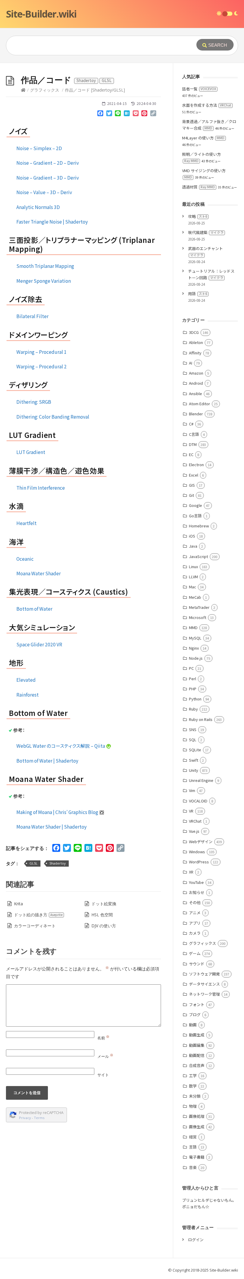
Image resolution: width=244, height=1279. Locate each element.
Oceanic (25, 558)
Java (193, 546)
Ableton (196, 342)
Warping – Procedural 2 (41, 366)
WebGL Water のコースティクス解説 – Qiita (61, 745)
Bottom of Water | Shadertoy (47, 760)
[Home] (23, 90)
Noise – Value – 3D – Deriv (44, 192)
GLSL (33, 863)
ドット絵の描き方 (38, 914)
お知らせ (196, 892)
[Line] (118, 114)
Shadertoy (57, 863)
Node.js (196, 658)
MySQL (195, 638)
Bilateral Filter (32, 316)
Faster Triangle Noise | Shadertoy (52, 221)
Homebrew (199, 526)
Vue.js (194, 831)
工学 (193, 1075)
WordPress (199, 862)
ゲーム (195, 953)
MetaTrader (199, 607)
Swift (193, 760)
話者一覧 (199, 89)
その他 (195, 902)
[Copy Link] (153, 114)
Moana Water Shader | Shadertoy (51, 826)
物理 (193, 1106)
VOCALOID (198, 801)
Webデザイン (200, 841)
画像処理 (196, 1116)
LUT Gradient (30, 452)
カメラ (195, 933)
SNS (192, 729)
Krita (18, 903)
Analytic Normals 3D (38, 207)
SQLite (195, 749)
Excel (193, 475)
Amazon (196, 373)
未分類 (195, 1096)
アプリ (195, 923)
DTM (193, 444)
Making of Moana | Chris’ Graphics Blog (57, 812)
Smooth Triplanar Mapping (45, 266)
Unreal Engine (201, 780)
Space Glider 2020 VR (39, 644)
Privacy (25, 1117)
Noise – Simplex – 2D (39, 148)
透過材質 (198, 187)
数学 (193, 1086)
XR (191, 872)
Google (195, 505)
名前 (103, 1038)
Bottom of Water (34, 608)
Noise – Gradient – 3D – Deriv (47, 177)
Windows (197, 851)
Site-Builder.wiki (41, 13)
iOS (192, 536)
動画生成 (196, 1035)
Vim (192, 790)
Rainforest (27, 694)
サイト (103, 1074)
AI (190, 363)
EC (191, 454)
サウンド (196, 964)
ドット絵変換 (103, 903)
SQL (192, 739)
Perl (192, 678)
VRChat (195, 821)
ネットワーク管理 (204, 994)
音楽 (193, 1167)
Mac (192, 587)
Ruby (193, 709)
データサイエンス (204, 984)
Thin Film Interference (40, 487)
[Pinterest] (144, 114)
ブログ (195, 1014)
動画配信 (196, 1055)
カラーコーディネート (35, 925)
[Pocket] (135, 114)
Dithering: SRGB (33, 401)
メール (105, 1056)
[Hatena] (126, 114)
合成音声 (196, 1065)
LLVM (193, 576)
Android (196, 383)
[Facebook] (100, 114)
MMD (193, 627)
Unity (193, 770)
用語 (197, 293)
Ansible (195, 393)
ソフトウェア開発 (204, 974)
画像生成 (196, 1126)
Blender (196, 414)
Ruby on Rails (200, 719)
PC (191, 668)
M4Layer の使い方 (203, 138)
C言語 (194, 434)
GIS (192, 485)
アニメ (195, 912)
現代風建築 (205, 232)
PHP (192, 689)
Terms (39, 1117)
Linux (193, 566)
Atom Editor (199, 403)
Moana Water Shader (38, 573)
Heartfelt (26, 523)
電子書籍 (196, 1157)
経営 (193, 1137)
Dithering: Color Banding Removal (52, 416)
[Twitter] (109, 114)
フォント (196, 1004)
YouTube (196, 882)
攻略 (197, 216)
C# (191, 424)
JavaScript (198, 556)
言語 (193, 1147)
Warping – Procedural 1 (41, 351)
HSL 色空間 (102, 914)
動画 (193, 1024)
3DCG (194, 332)
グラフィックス (44, 90)
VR (191, 811)
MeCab (195, 597)
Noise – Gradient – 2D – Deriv (47, 162)
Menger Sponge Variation (43, 280)
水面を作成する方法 (206, 105)
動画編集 (196, 1045)
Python (195, 699)
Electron (196, 464)
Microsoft (197, 617)
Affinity (195, 353)
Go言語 (195, 515)
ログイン (196, 1239)
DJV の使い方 (103, 925)
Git (191, 495)
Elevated (26, 679)
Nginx (194, 648)
